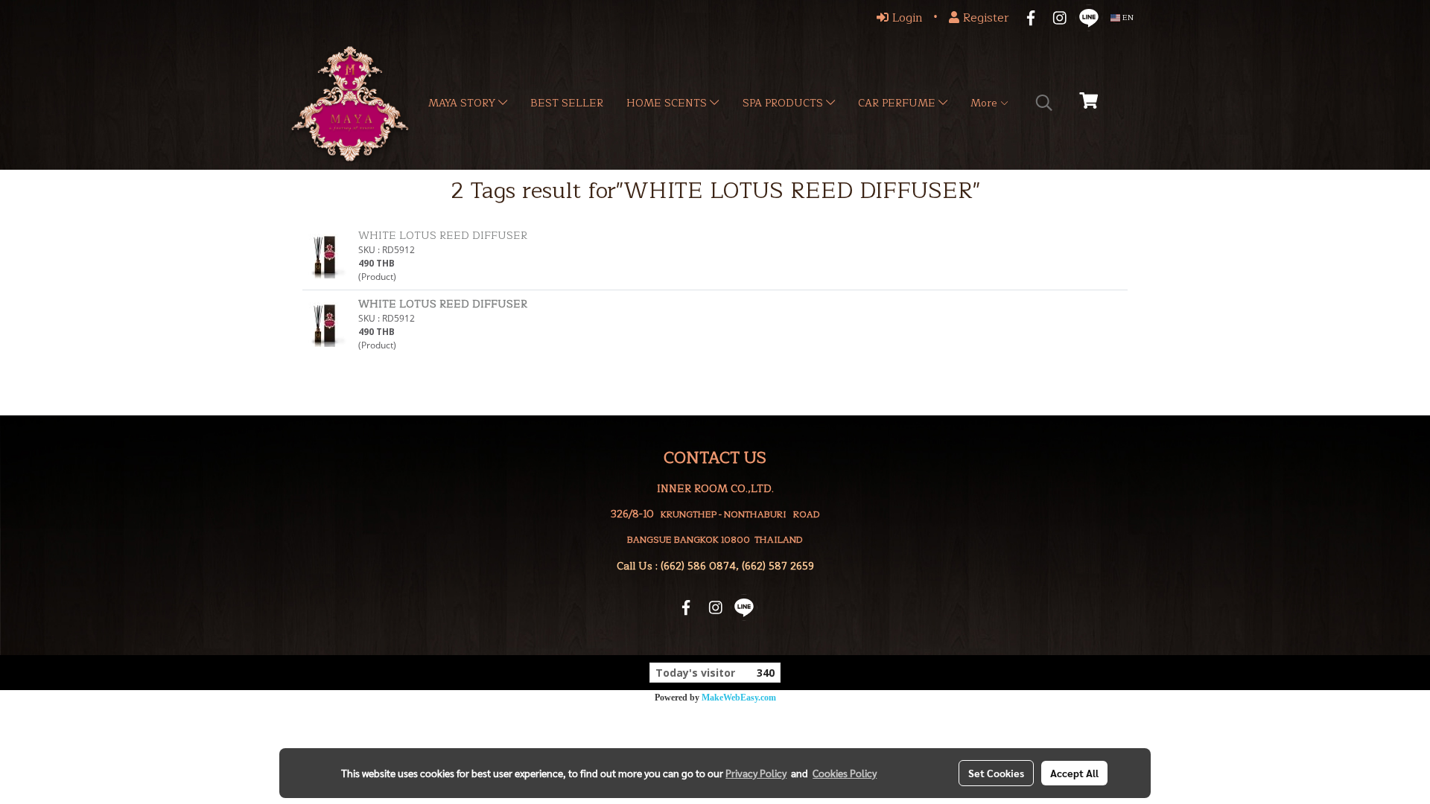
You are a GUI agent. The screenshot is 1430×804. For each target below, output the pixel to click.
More (985, 103)
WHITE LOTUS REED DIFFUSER (442, 235)
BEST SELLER (566, 103)
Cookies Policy (845, 772)
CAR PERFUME (898, 103)
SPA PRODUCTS (784, 103)
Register (984, 18)
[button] (1044, 103)
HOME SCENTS (668, 103)
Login (906, 18)
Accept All (1074, 772)
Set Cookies (996, 772)
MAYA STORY (463, 103)
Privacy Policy (755, 772)
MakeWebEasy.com (739, 697)
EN (1127, 17)
